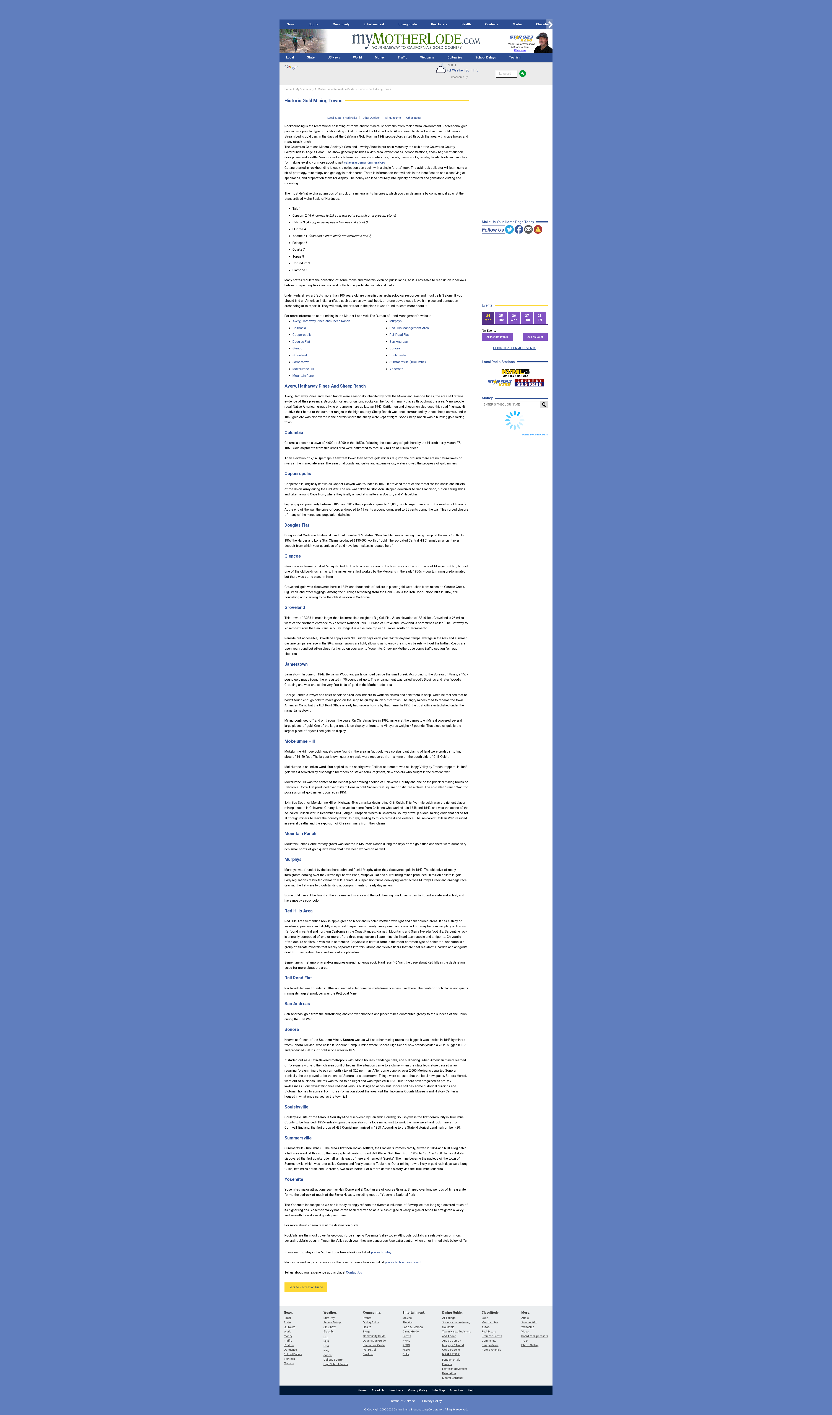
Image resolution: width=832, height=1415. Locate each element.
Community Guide (374, 1336)
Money (380, 57)
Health (466, 24)
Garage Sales (490, 1345)
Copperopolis (302, 335)
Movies (407, 1317)
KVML (406, 1340)
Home (362, 1390)
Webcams (427, 57)
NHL (326, 1350)
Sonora (395, 348)
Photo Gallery (529, 1345)
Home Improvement (454, 1368)
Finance (447, 1364)
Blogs (366, 1331)
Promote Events (492, 1336)
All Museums (393, 117)
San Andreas (399, 342)
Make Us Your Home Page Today (508, 222)
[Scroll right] (549, 24)
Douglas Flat (301, 342)
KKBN (406, 1349)
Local (290, 57)
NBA (326, 1346)
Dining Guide (407, 24)
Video (525, 1331)
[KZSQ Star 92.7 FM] (498, 381)
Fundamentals (451, 1359)
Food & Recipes (413, 1327)
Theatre (407, 1322)
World (357, 57)
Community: (372, 1312)
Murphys (396, 321)
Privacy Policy (417, 1390)
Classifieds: (490, 1312)
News (290, 24)
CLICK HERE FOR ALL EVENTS (514, 348)
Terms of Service (402, 1401)
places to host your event (403, 1262)
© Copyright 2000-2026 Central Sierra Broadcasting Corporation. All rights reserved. (416, 1409)
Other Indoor (413, 117)
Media (517, 24)
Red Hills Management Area (409, 328)
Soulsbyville (398, 355)
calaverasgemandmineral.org (364, 162)
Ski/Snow (329, 1327)
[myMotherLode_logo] (416, 41)
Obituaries (454, 57)
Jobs (485, 1317)
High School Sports (335, 1364)
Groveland (299, 355)
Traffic (402, 57)
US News (334, 57)
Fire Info (368, 1354)
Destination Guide (374, 1340)
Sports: (329, 1331)
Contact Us (354, 1272)
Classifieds (544, 24)
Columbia (299, 328)
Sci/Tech (289, 1358)
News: (288, 1312)
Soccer (327, 1355)
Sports (313, 24)
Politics (289, 1345)
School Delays (485, 57)
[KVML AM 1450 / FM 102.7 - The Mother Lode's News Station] (516, 371)
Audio (525, 1317)
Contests (491, 24)
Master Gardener (452, 1377)
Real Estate (439, 24)
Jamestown (300, 362)
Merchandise (490, 1322)
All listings (448, 1317)
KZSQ (406, 1345)
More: (525, 1312)
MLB (326, 1341)
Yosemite (396, 369)
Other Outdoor (371, 117)
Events (367, 1317)
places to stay (381, 1252)
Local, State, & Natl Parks (342, 117)
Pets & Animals (491, 1349)
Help (471, 1390)
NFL (325, 1337)
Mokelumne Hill (303, 369)
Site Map (438, 1390)
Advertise (456, 1390)
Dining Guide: (452, 1312)
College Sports (333, 1359)
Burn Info (472, 70)
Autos (485, 1327)
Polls (406, 1354)
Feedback (396, 1390)
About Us (378, 1390)
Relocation (449, 1373)
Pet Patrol (369, 1349)
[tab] (488, 318)
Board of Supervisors (534, 1336)
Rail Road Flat (399, 335)
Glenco (297, 348)
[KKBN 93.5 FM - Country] (529, 381)
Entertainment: (414, 1312)
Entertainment (374, 24)
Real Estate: (451, 1354)
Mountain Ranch (303, 376)
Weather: (330, 1312)
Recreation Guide (374, 1345)
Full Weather (455, 70)
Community (341, 24)
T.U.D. (524, 1340)
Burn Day (329, 1317)
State (311, 57)
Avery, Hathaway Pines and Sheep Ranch (321, 321)
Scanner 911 (529, 1322)
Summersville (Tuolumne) (408, 362)
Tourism (515, 57)
